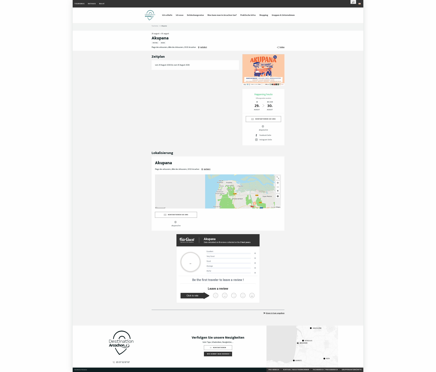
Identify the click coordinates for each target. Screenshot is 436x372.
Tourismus (79, 3)
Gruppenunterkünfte (352, 369)
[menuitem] (150, 15)
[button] (353, 2)
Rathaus (92, 3)
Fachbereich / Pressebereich (325, 369)
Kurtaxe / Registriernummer (296, 369)
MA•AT (102, 3)
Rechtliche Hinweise (80, 369)
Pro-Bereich (273, 369)
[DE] (359, 3)
